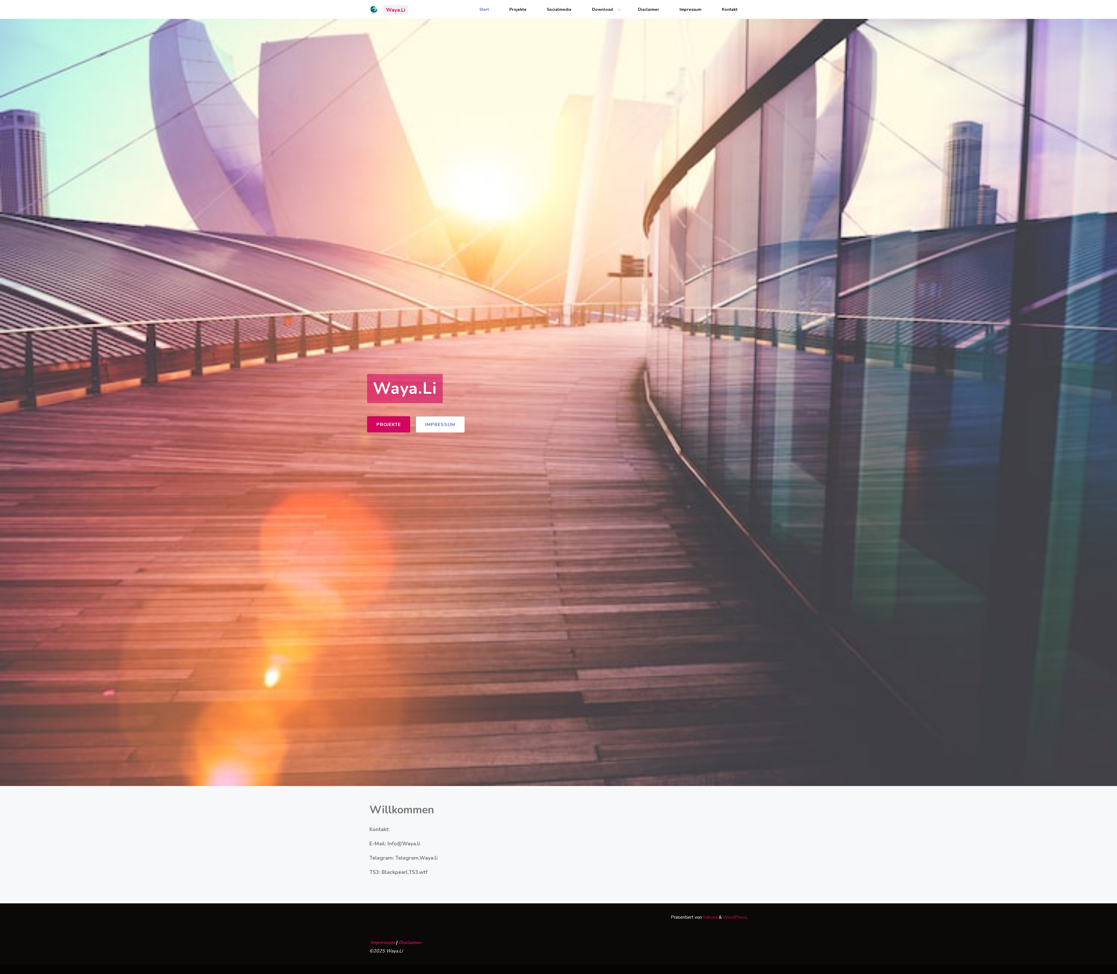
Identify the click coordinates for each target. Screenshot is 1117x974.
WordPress (735, 917)
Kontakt (729, 9)
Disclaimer (648, 9)
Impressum (690, 9)
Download (602, 9)
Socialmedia (559, 9)
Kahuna (710, 917)
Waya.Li (395, 9)
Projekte (518, 9)
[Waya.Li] (373, 9)
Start (484, 9)
